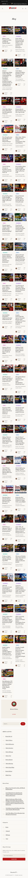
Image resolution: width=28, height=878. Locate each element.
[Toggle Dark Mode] (23, 8)
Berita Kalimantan (10, 744)
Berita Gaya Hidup (10, 767)
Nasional (8, 831)
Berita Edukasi (9, 771)
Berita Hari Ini (9, 736)
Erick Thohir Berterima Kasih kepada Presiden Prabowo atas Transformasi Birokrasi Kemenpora (14, 794)
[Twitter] (26, 1)
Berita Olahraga (9, 751)
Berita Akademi (9, 759)
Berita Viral (8, 755)
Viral (7, 838)
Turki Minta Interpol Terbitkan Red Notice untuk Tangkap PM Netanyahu (15, 809)
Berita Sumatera (9, 748)
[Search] (2, 8)
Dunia (7, 827)
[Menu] (25, 8)
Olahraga (8, 834)
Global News (8, 775)
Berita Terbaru (9, 740)
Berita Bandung (9, 763)
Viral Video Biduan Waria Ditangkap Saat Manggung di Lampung (15, 813)
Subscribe (14, 859)
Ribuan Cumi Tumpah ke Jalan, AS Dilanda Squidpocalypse (15, 788)
